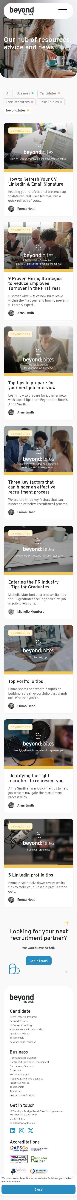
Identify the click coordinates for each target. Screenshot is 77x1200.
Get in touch (39, 961)
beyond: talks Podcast (23, 1042)
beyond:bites (16, 110)
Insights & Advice (19, 1033)
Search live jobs (19, 1021)
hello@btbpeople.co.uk (23, 1123)
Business (23, 93)
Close (38, 1189)
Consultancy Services (22, 1066)
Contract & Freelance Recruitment (29, 1062)
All (8, 93)
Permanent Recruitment (23, 1057)
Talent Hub (16, 1091)
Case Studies (49, 102)
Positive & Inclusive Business (26, 1078)
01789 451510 (17, 1118)
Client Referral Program (23, 1017)
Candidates (48, 93)
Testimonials (17, 1037)
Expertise (15, 1070)
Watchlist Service (20, 1074)
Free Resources (18, 102)
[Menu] (62, 10)
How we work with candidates (27, 1029)
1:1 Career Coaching (21, 1025)
